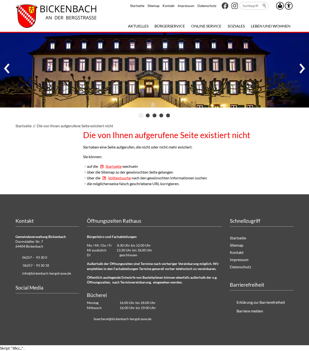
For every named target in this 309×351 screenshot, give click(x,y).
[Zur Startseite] (56, 16)
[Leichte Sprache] (280, 6)
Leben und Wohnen (270, 26)
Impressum (186, 6)
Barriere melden (250, 311)
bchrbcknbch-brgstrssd (122, 319)
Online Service (206, 26)
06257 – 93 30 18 (36, 265)
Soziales (236, 26)
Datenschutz (206, 6)
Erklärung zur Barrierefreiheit (261, 302)
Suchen (264, 6)
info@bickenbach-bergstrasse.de (46, 273)
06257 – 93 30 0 (34, 257)
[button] (225, 6)
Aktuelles (138, 26)
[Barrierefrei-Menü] (289, 6)
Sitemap (153, 6)
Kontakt (168, 6)
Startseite (137, 6)
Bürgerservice (169, 26)
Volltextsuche (119, 178)
